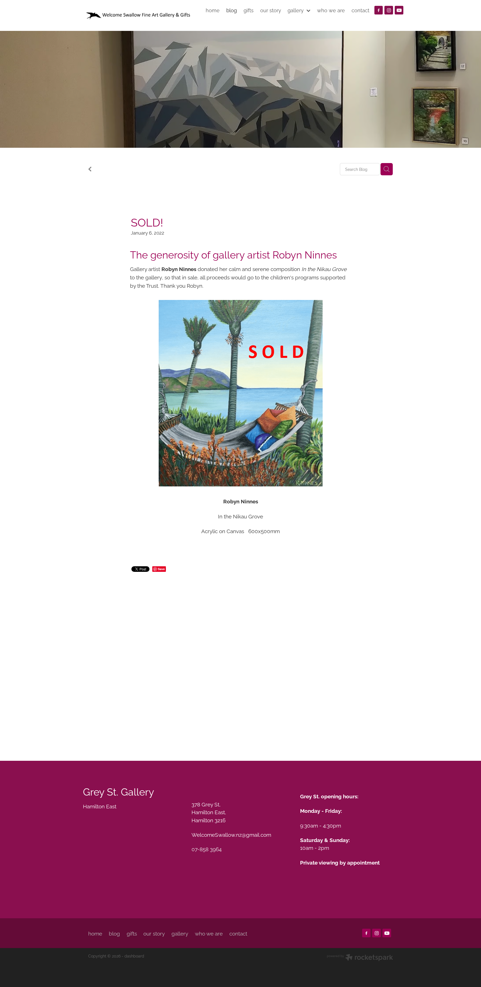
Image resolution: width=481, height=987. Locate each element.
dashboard (134, 955)
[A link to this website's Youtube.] (399, 10)
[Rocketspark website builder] (360, 958)
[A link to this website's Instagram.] (388, 10)
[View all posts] (90, 169)
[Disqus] (240, 659)
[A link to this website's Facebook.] (378, 10)
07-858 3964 (207, 848)
